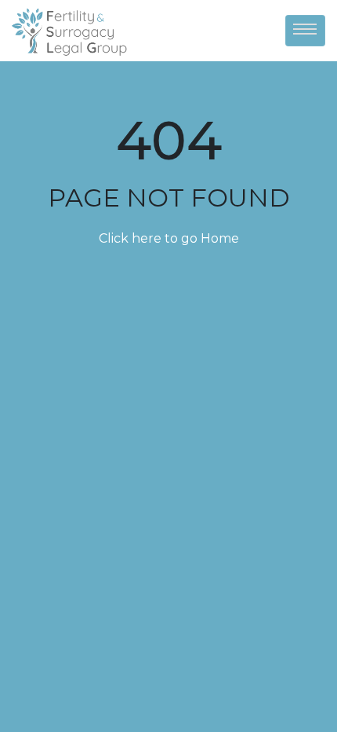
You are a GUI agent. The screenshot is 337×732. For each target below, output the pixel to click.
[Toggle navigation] (305, 31)
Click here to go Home (169, 238)
